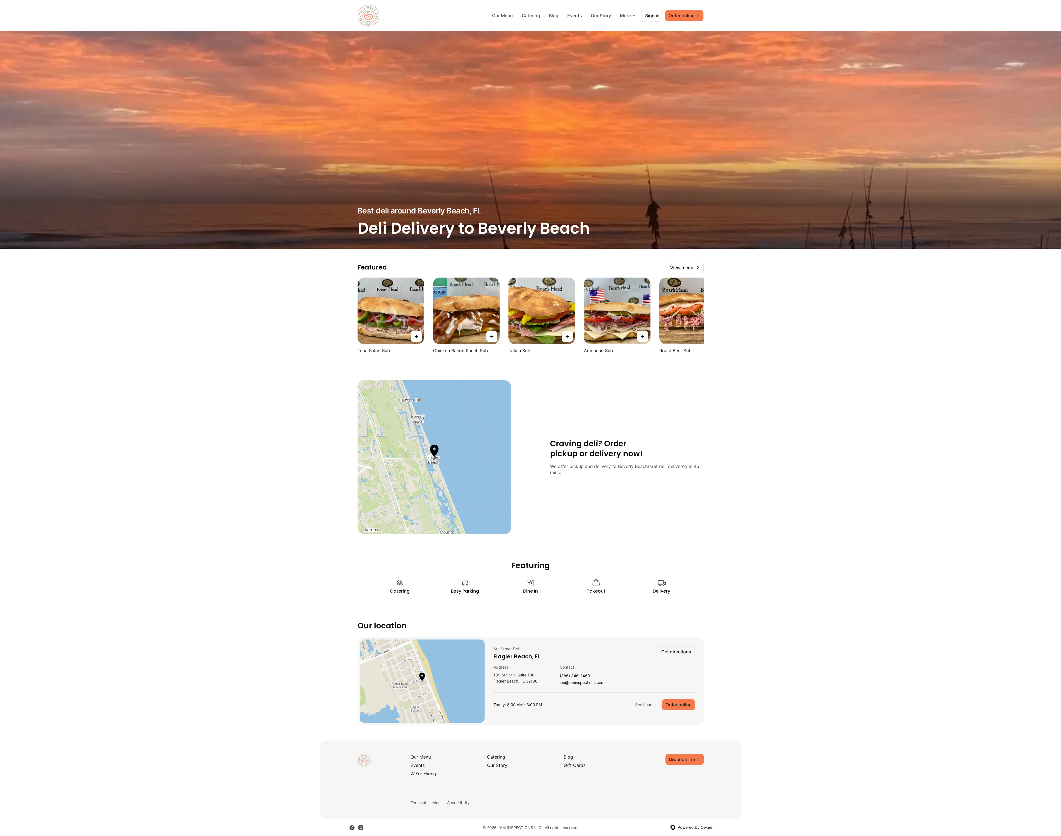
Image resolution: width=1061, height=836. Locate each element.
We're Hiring (423, 773)
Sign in (652, 15)
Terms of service (425, 802)
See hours (644, 704)
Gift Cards (575, 765)
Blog (553, 15)
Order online (678, 704)
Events (574, 15)
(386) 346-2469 (575, 676)
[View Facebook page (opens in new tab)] (352, 827)
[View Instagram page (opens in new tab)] (361, 827)
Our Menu (502, 15)
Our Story (601, 15)
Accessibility (458, 802)
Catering (531, 15)
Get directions (676, 651)
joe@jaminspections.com (582, 682)
